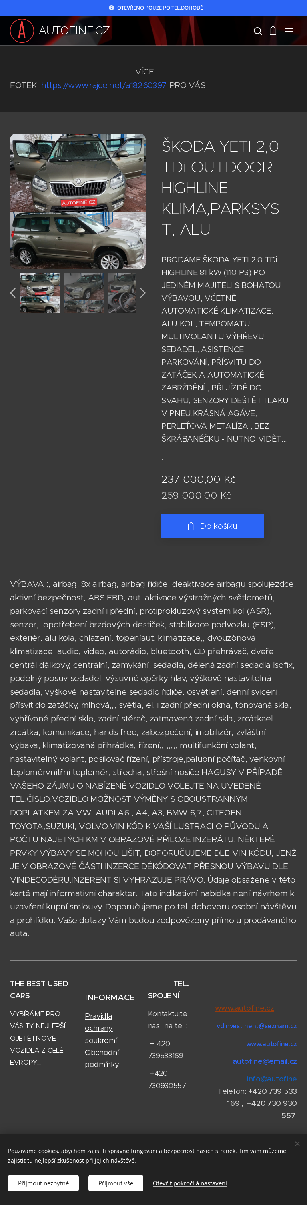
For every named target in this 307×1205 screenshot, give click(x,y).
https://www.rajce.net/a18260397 (104, 85)
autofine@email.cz (265, 1061)
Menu (289, 31)
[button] (257, 31)
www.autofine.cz (271, 1044)
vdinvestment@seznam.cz (257, 1026)
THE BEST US (34, 983)
